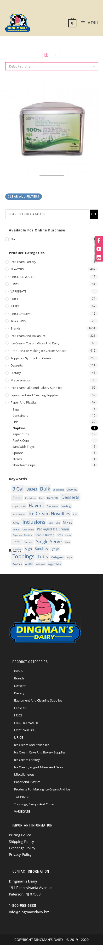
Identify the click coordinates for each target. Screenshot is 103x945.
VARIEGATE (18, 291)
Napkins (18, 428)
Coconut (72, 489)
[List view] (57, 55)
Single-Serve (49, 542)
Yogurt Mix (54, 564)
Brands (16, 328)
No (13, 239)
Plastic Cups (20, 440)
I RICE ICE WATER (22, 276)
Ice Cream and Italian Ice (28, 336)
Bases (31, 489)
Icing (15, 522)
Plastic (68, 535)
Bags (15, 409)
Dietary (16, 373)
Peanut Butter (44, 535)
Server (28, 542)
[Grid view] (46, 55)
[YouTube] (99, 249)
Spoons (17, 453)
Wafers (17, 564)
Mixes (67, 522)
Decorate (52, 498)
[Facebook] (99, 240)
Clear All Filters (23, 196)
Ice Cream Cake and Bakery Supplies (36, 387)
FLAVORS (17, 269)
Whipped (40, 564)
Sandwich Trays (23, 446)
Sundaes (41, 548)
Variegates (57, 557)
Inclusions (33, 521)
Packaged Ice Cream (53, 529)
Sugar (28, 549)
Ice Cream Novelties (49, 513)
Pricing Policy (20, 835)
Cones (17, 497)
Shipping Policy (21, 841)
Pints (60, 535)
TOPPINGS (18, 321)
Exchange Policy (22, 848)
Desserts (17, 365)
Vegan (69, 557)
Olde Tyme (28, 529)
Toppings (23, 556)
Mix (57, 522)
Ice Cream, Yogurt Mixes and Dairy (35, 343)
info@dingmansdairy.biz (29, 911)
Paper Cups (20, 434)
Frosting (66, 506)
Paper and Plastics (24, 402)
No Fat (15, 529)
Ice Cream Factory (23, 262)
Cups (41, 498)
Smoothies (17, 549)
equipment (19, 506)
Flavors (36, 505)
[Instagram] (99, 257)
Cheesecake (58, 489)
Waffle (29, 564)
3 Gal (17, 488)
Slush (67, 542)
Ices (75, 514)
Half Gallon (19, 514)
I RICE (15, 299)
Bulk (45, 488)
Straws (17, 459)
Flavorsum (52, 506)
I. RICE (15, 284)
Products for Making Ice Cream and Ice (38, 350)
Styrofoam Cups (23, 465)
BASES (15, 306)
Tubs (42, 556)
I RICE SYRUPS (20, 313)
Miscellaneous (21, 380)
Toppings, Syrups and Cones (31, 358)
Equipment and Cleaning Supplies (34, 395)
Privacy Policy (20, 854)
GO (93, 214)
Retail (16, 542)
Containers (20, 415)
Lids (15, 422)
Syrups (55, 549)
